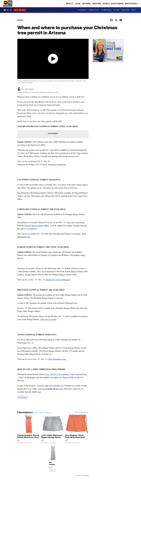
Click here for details (48, 319)
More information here (57, 359)
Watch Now (131, 4)
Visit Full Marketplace (82, 412)
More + (134, 10)
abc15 (5, 10)
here (39, 391)
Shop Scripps (117, 4)
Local (78, 4)
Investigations (82, 10)
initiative (57, 374)
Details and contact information (58, 279)
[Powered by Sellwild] (86, 475)
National (86, 4)
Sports (106, 4)
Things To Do (125, 10)
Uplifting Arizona (94, 10)
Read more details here (57, 164)
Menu (68, 3)
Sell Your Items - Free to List (42, 413)
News (20, 20)
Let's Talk (116, 10)
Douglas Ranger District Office (37, 225)
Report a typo (22, 397)
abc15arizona (8, 10)
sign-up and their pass (50, 388)
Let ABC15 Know (106, 10)
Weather (96, 4)
